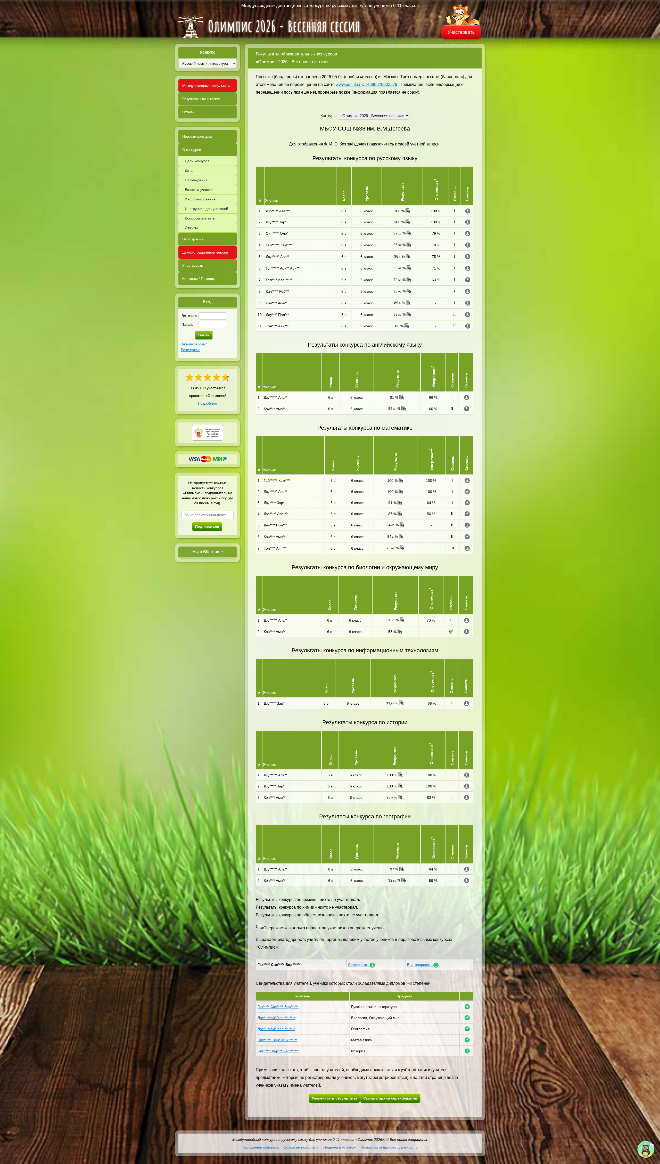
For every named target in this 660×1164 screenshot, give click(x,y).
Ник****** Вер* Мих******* (277, 1040)
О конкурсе (191, 150)
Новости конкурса (197, 136)
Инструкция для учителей (206, 209)
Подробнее (207, 403)
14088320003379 (381, 84)
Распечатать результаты (334, 1098)
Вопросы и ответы (200, 218)
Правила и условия (339, 1147)
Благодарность (420, 965)
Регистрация (192, 239)
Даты (189, 170)
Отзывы (188, 112)
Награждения (196, 180)
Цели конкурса (197, 161)
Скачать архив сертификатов (390, 1098)
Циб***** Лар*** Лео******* (278, 1051)
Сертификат (359, 965)
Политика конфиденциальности (389, 1147)
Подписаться (207, 526)
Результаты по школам (201, 99)
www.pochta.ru (349, 84)
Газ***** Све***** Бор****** (278, 1007)
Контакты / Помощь (198, 278)
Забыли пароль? (194, 344)
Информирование (200, 199)
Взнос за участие (199, 190)
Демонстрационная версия (205, 252)
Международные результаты (206, 86)
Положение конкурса (261, 1147)
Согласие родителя (301, 1147)
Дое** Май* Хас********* (276, 1018)
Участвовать (461, 32)
